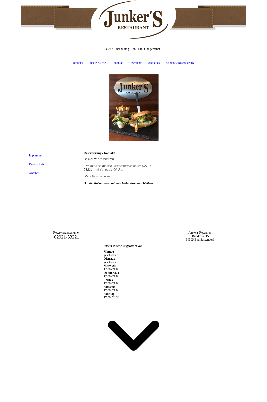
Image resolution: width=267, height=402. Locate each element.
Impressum (35, 155)
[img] (133, 19)
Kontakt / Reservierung (180, 62)
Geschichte (135, 62)
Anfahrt (34, 173)
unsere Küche (97, 62)
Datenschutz (36, 164)
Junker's (78, 62)
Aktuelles (154, 62)
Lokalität (117, 62)
